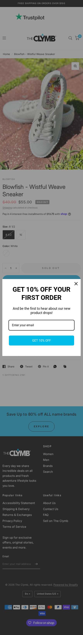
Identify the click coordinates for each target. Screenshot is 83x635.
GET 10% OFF (41, 340)
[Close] (76, 283)
